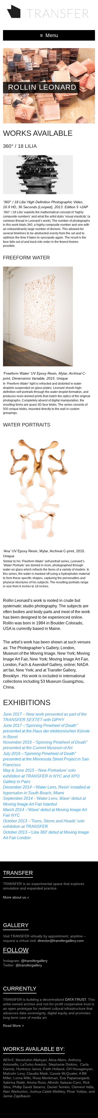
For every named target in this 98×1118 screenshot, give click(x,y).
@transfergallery (34, 961)
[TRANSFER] (49, 6)
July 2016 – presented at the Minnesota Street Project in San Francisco (46, 759)
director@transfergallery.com (61, 941)
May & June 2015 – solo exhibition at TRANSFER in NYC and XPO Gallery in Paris (41, 776)
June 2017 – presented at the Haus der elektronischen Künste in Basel (46, 731)
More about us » (16, 897)
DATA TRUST (75, 999)
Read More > (13, 1026)
